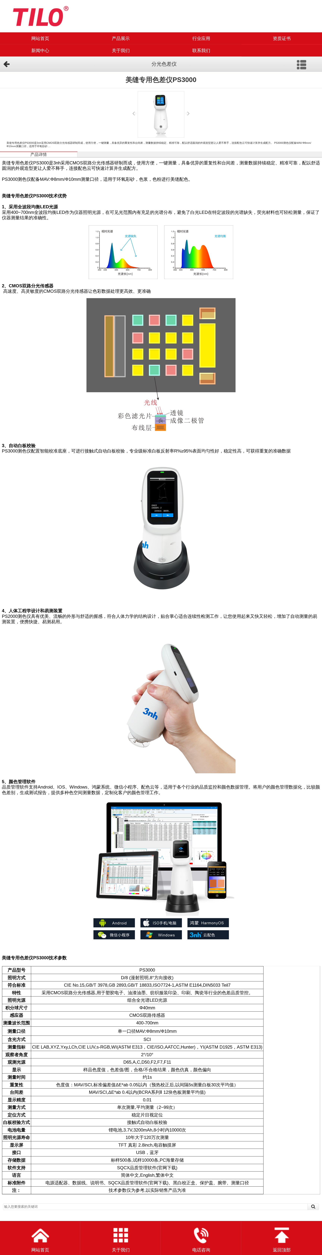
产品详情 (38, 154)
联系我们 (201, 50)
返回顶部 (282, 1249)
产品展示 (121, 38)
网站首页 (40, 38)
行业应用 (201, 38)
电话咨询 (201, 1249)
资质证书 (282, 38)
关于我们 (121, 50)
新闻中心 (40, 50)
